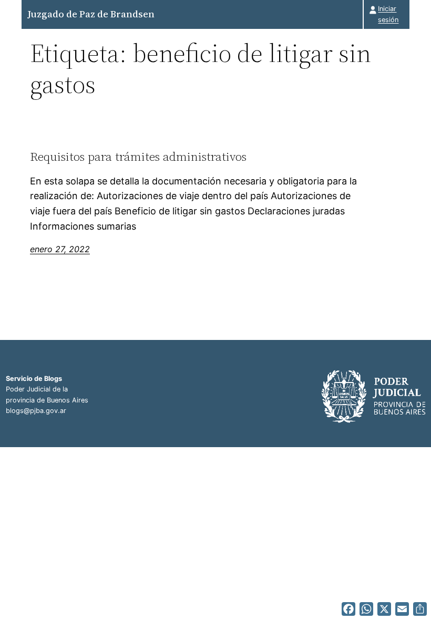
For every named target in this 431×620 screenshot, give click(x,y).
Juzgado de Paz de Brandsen (91, 13)
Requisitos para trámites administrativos (138, 156)
